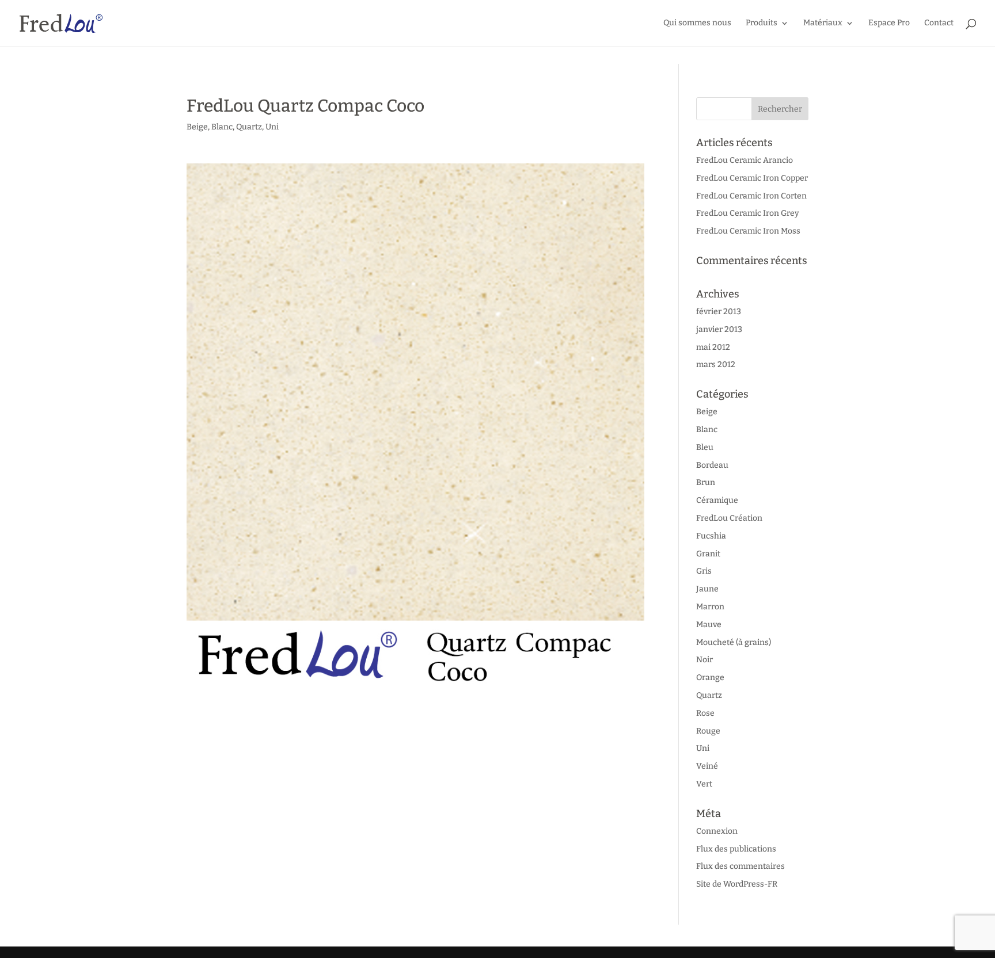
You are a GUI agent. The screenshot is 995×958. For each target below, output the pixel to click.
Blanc (222, 127)
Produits (761, 23)
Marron (710, 607)
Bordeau (712, 465)
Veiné (707, 766)
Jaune (707, 589)
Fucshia (711, 536)
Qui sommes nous (697, 23)
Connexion (717, 831)
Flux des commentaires (740, 866)
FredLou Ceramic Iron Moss (748, 231)
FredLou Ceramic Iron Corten (751, 196)
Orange (710, 677)
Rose (705, 713)
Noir (704, 660)
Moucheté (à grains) (733, 642)
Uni (272, 127)
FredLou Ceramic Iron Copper (752, 178)
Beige (197, 127)
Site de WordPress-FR (736, 884)
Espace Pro (889, 23)
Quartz (249, 127)
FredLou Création (729, 518)
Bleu (704, 447)
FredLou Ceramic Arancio (744, 160)
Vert (704, 784)
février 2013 (718, 311)
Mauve (708, 624)
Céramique (717, 500)
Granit (708, 554)
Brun (705, 482)
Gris (704, 571)
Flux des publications (736, 849)
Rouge (708, 731)
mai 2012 (713, 347)
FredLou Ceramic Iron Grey (747, 213)
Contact (939, 23)
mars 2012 (715, 364)
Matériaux (822, 23)
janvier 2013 (719, 329)
